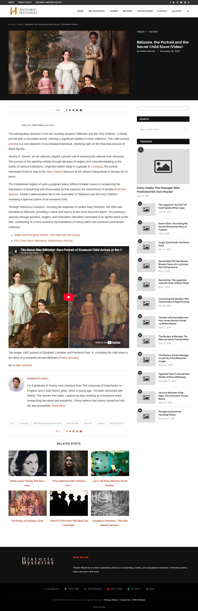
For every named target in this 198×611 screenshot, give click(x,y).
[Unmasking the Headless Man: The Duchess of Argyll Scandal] (146, 303)
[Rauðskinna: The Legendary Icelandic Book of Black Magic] (146, 285)
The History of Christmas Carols (27, 521)
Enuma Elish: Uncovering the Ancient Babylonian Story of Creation (173, 226)
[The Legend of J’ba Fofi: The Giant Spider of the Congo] (146, 209)
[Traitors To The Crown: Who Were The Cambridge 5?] (69, 503)
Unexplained (145, 11)
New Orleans (55, 171)
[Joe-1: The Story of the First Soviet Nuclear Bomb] (110, 463)
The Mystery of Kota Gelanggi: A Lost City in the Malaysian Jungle (174, 358)
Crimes (114, 11)
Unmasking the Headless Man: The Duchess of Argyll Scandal (174, 300)
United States (116, 423)
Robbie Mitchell (147, 51)
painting (13, 143)
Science (162, 11)
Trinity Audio (37, 125)
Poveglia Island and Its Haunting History (170, 413)
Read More (58, 405)
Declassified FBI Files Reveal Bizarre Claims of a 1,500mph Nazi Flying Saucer (173, 264)
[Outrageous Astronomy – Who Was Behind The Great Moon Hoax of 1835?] (110, 503)
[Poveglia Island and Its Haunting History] (146, 416)
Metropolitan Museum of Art (47, 423)
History (128, 11)
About (11, 2)
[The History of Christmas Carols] (28, 503)
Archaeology (96, 11)
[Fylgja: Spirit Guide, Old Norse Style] (146, 247)
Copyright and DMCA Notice (48, 2)
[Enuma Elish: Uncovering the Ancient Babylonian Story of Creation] (146, 228)
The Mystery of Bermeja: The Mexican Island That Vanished (174, 338)
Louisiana (97, 166)
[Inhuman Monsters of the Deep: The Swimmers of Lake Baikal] (146, 397)
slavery (101, 423)
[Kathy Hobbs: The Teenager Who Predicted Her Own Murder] (163, 166)
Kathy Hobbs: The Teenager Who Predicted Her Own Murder (158, 189)
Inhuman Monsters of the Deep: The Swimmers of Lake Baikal (173, 395)
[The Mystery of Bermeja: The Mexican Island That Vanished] (146, 341)
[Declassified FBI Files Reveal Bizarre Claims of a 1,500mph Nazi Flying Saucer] (146, 266)
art (12, 423)
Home (80, 11)
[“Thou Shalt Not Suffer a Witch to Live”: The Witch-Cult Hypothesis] (69, 463)
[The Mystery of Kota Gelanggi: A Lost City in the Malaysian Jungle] (146, 360)
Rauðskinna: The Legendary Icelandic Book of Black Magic (174, 281)
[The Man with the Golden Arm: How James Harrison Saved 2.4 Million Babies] (146, 322)
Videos (20, 24)
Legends (177, 11)
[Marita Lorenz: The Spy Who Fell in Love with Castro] (28, 463)
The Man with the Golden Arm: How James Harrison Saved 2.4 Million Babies (174, 320)
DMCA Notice (138, 600)
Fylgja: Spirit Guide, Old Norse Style (174, 244)
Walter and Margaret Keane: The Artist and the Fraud (47, 235)
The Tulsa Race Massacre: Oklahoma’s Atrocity (43, 240)
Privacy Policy (25, 2)
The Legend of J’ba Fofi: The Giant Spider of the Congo (173, 206)
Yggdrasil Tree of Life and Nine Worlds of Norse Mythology (174, 375)
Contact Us (125, 600)
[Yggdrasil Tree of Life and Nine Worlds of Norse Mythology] (146, 379)
